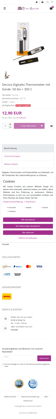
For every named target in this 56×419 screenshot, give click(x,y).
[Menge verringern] (10, 127)
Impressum (28, 400)
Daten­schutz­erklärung (14, 202)
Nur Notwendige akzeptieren (28, 226)
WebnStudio (32, 413)
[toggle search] (48, 2)
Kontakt (5, 244)
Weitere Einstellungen (28, 238)
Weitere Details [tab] (11, 164)
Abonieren (44, 358)
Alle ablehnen (28, 232)
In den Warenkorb (28, 126)
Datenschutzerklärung (30, 396)
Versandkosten (21, 118)
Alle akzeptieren (28, 220)
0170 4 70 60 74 (18, 320)
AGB (45, 396)
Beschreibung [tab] (10, 148)
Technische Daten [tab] (12, 156)
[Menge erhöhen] (10, 124)
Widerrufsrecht (10, 396)
